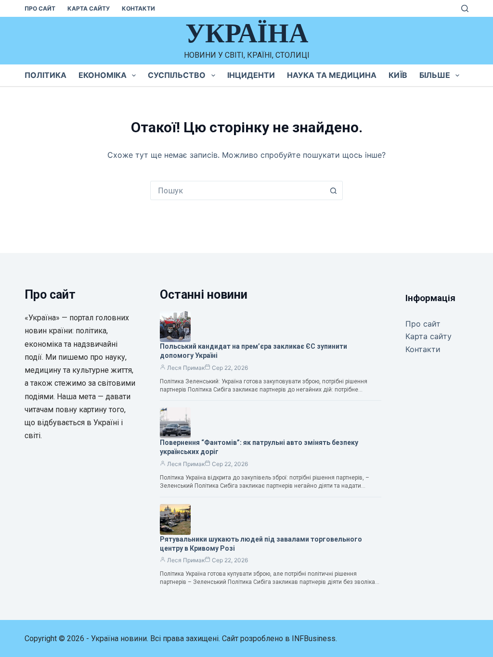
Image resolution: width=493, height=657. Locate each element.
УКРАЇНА (246, 33)
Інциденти (251, 75)
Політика (45, 75)
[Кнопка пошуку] (333, 190)
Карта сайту (88, 8)
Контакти (138, 8)
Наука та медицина (331, 75)
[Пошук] (464, 8)
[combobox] (237, 190)
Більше (434, 75)
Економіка (102, 75)
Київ (398, 75)
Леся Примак (186, 367)
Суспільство (177, 75)
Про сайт (40, 8)
